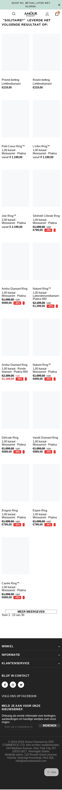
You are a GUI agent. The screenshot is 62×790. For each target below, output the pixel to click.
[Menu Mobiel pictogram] (4, 14)
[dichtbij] (59, 4)
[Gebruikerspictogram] (47, 14)
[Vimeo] (21, 685)
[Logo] (30, 13)
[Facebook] (5, 685)
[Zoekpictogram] (14, 14)
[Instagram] (13, 685)
